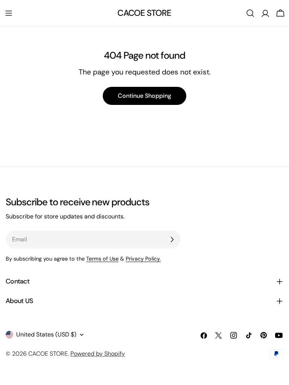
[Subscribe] (172, 239)
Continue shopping (144, 96)
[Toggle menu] (8, 13)
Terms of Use (102, 258)
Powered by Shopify (97, 354)
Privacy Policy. (143, 258)
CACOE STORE (144, 13)
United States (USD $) (46, 334)
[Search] (250, 13)
